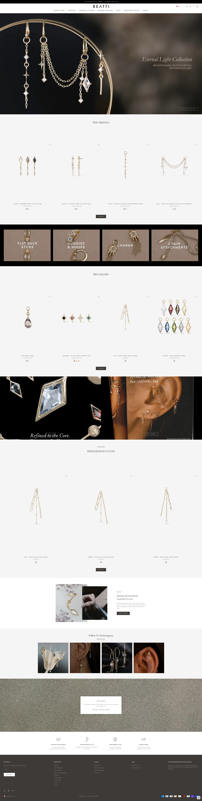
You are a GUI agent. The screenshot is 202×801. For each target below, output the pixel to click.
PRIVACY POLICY (135, 765)
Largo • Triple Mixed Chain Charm (166, 557)
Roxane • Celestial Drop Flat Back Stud (76, 204)
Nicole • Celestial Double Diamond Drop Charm (125, 204)
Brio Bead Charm (28, 356)
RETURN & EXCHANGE (99, 770)
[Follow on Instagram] (8, 791)
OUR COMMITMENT (58, 768)
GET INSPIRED (151, 434)
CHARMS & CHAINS (87, 10)
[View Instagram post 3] (117, 658)
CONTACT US (97, 765)
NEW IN (50, 434)
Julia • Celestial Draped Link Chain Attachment (174, 204)
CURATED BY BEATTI (132, 10)
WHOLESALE (97, 773)
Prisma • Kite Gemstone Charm (174, 356)
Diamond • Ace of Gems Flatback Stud (77, 356)
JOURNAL (56, 785)
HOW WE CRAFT (58, 770)
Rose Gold (107, 709)
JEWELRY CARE (57, 780)
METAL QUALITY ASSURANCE (60, 773)
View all (101, 216)
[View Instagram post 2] (85, 658)
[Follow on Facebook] (4, 791)
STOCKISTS (56, 775)
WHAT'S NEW (59, 10)
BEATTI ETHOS (123, 613)
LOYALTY (56, 783)
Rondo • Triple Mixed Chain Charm (101, 557)
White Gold (101, 709)
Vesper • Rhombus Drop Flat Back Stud (28, 204)
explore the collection (188, 108)
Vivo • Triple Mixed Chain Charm (125, 356)
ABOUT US (56, 765)
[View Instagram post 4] (149, 658)
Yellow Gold (95, 709)
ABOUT (145, 10)
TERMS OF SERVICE (136, 768)
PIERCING (72, 10)
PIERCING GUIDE (58, 778)
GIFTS (118, 10)
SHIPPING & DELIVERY (99, 768)
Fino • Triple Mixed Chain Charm (36, 557)
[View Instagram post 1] (53, 658)
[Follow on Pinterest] (13, 791)
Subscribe (9, 774)
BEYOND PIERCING (105, 10)
